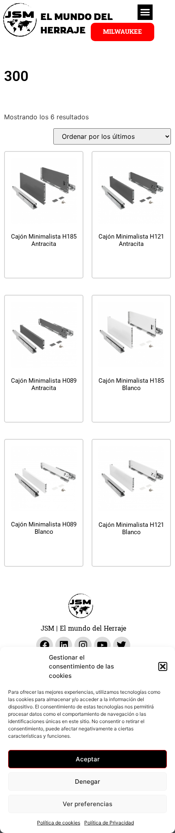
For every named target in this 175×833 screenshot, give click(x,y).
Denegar (87, 781)
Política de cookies (58, 823)
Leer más (44, 264)
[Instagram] (82, 645)
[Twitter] (121, 645)
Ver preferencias (87, 804)
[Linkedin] (63, 645)
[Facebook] (44, 645)
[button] (163, 666)
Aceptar (88, 759)
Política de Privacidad (109, 823)
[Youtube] (102, 645)
